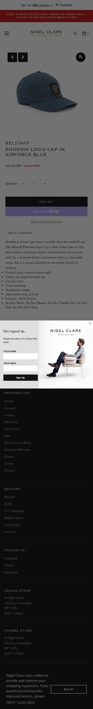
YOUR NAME (9, 351)
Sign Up (20, 377)
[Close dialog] (90, 323)
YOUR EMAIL (10, 364)
